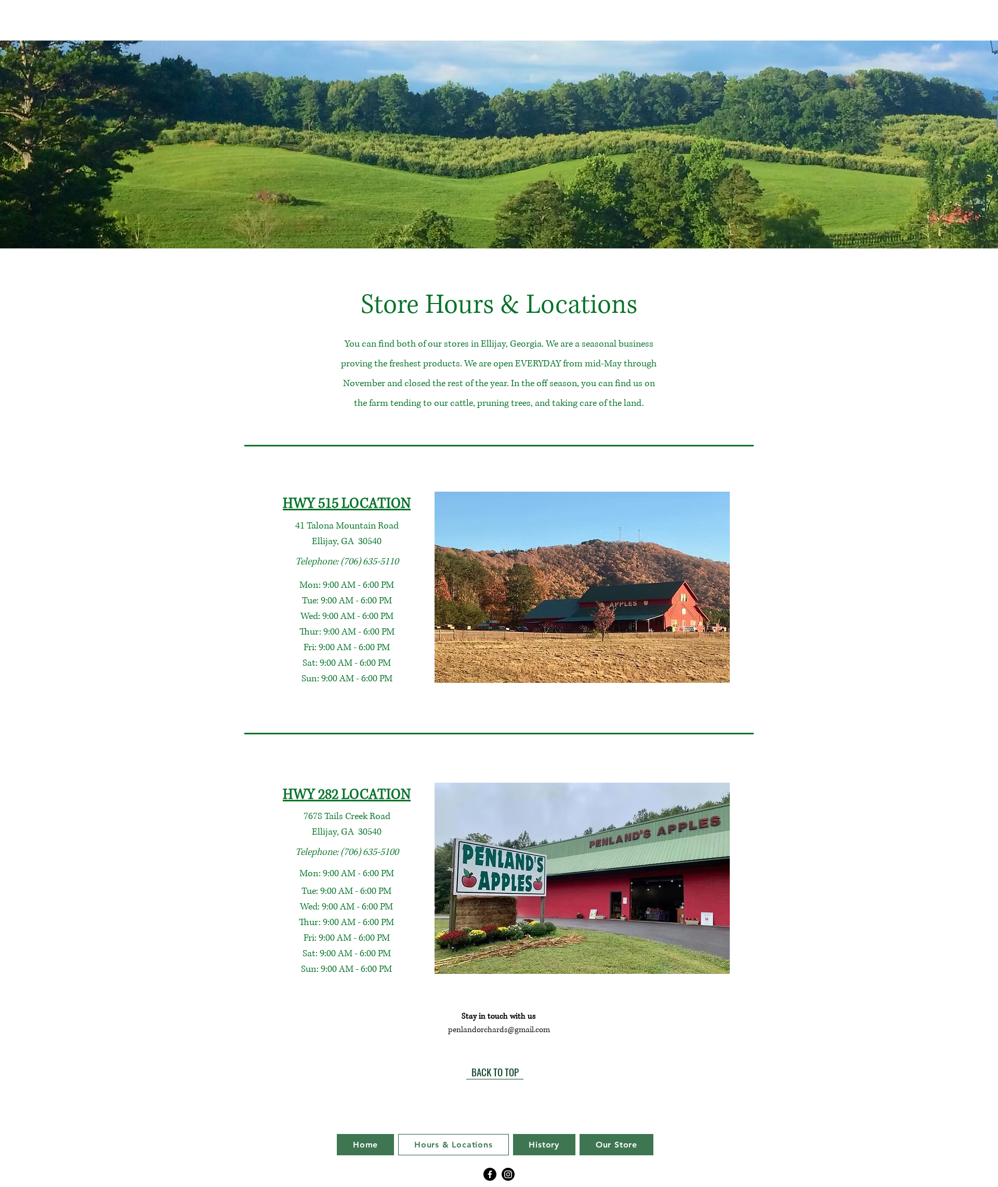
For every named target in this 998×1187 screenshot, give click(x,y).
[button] (582, 587)
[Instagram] (508, 1174)
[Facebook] (489, 1174)
